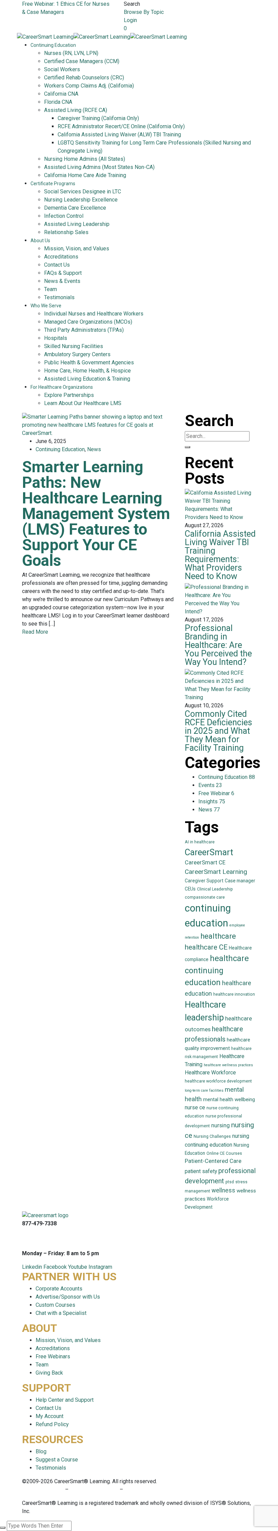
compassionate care (205, 897)
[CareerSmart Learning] (45, 36)
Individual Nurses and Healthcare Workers (93, 313)
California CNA (61, 94)
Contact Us (57, 265)
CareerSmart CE (205, 862)
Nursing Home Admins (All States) (84, 159)
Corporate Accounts (59, 1288)
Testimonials (59, 297)
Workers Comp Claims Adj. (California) (89, 85)
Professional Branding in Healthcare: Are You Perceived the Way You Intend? (218, 645)
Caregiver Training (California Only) (98, 118)
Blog (41, 1451)
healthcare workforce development (218, 1081)
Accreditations (61, 256)
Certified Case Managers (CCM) (81, 61)
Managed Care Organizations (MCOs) (88, 322)
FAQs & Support (63, 273)
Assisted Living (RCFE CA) (75, 110)
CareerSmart (209, 852)
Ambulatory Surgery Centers (77, 354)
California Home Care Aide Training (85, 175)
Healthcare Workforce (210, 1072)
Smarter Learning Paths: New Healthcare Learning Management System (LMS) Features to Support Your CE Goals (96, 514)
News (94, 449)
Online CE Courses (224, 1153)
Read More (35, 632)
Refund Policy (52, 1424)
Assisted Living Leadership (77, 224)
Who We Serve (46, 305)
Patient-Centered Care (213, 1161)
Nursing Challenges (212, 1136)
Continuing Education (53, 45)
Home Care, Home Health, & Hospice (87, 370)
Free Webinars (53, 1356)
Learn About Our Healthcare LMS (82, 403)
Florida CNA (58, 102)
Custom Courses (55, 1305)
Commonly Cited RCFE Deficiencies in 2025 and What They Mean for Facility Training (218, 731)
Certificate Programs (53, 183)
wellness (223, 1190)
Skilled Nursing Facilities (73, 346)
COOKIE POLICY (143, 1489)
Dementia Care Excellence (75, 208)
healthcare (218, 936)
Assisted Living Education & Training (87, 379)
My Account (49, 1416)
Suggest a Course (57, 1459)
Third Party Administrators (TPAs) (84, 330)
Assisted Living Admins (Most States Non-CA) (99, 167)
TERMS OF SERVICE (94, 1489)
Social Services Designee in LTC (82, 191)
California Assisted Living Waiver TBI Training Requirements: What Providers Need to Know (220, 555)
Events (210, 785)
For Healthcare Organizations (62, 387)
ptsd (229, 1182)
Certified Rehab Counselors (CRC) (84, 77)
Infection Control (63, 216)
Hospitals (55, 338)
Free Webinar (216, 793)
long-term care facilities (204, 1090)
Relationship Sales (66, 232)
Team (50, 289)
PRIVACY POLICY (43, 1489)
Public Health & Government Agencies (89, 362)
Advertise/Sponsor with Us (68, 1297)
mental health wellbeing (229, 1099)
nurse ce (195, 1107)
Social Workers (62, 69)
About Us (40, 240)
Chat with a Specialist (61, 1313)
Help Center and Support (65, 1400)
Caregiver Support (204, 880)
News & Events (62, 281)
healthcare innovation (234, 994)
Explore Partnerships (69, 395)
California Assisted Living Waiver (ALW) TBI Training (119, 134)
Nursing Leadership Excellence (81, 199)
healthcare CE (206, 947)
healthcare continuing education (217, 970)
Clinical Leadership (215, 889)
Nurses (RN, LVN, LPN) (71, 53)
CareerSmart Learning (216, 872)
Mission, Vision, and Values (76, 248)
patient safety (201, 1171)
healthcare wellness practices (228, 1065)
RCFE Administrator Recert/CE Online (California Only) (121, 126)
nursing (220, 1125)
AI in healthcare (200, 842)
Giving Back (49, 1373)
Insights (211, 801)
